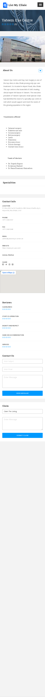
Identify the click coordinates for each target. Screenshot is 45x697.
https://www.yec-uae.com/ (11, 248)
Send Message (22, 393)
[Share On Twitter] (6, 264)
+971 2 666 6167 (7, 220)
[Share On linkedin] (9, 264)
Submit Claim (22, 435)
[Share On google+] (12, 264)
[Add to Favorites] (41, 70)
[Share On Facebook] (3, 264)
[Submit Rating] (3, 309)
